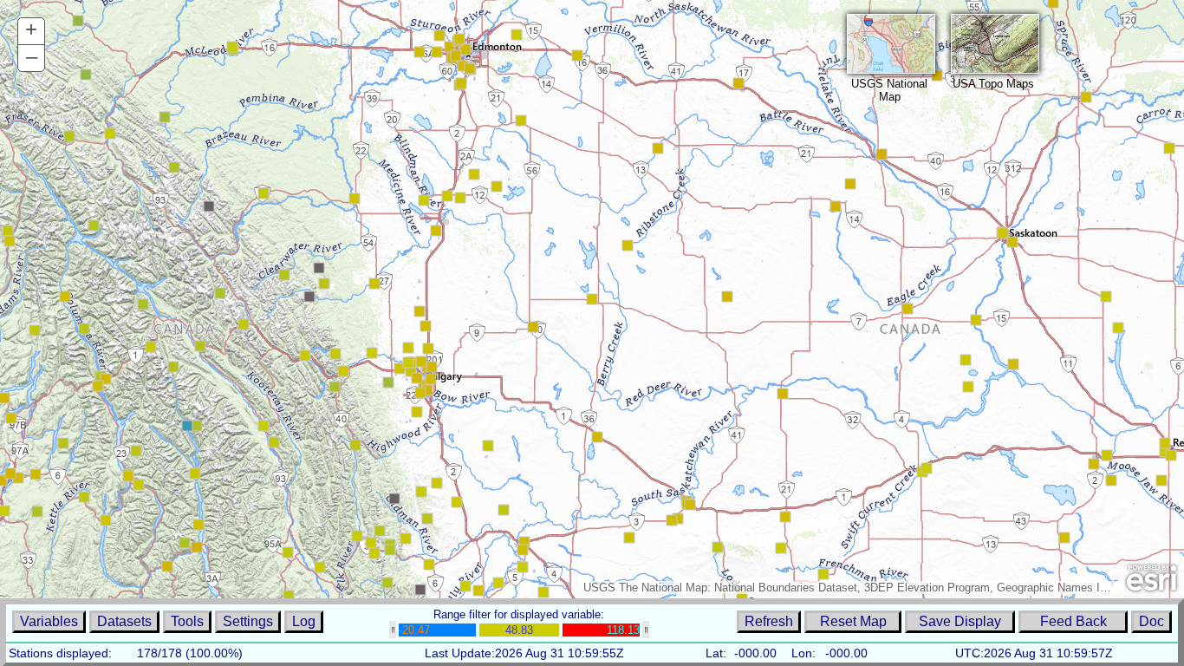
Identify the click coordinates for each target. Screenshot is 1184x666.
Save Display (960, 621)
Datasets (124, 621)
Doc (1151, 621)
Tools (187, 621)
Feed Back (1073, 621)
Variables (49, 621)
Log (304, 621)
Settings (248, 621)
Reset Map (853, 621)
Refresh (769, 621)
